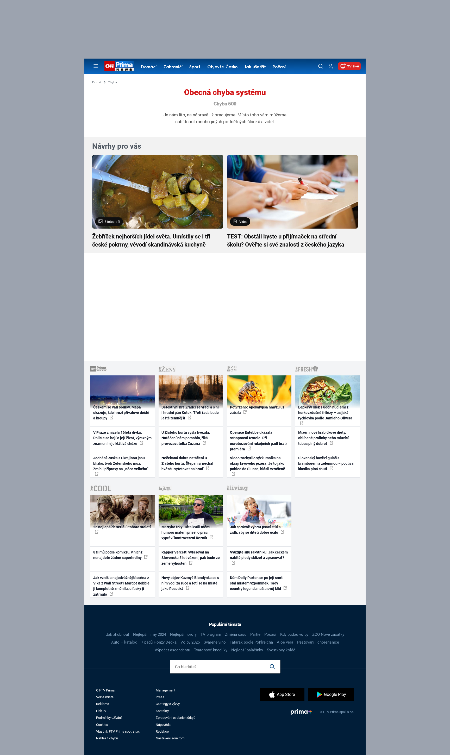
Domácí (149, 67)
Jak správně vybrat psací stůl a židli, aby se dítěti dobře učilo (255, 529)
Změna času (235, 634)
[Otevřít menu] (96, 66)
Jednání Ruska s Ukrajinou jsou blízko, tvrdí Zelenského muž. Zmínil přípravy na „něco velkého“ (120, 463)
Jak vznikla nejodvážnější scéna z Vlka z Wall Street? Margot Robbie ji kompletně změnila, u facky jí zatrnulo (121, 586)
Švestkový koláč (281, 650)
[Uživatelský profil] (331, 66)
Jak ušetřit (255, 67)
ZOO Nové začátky (328, 634)
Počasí (279, 67)
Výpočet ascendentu (172, 650)
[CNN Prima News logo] (119, 66)
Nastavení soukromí (170, 738)
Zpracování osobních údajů (175, 718)
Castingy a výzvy (168, 704)
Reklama (102, 704)
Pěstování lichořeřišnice (318, 642)
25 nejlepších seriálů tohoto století (122, 527)
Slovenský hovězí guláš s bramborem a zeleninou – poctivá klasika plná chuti (326, 463)
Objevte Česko (222, 67)
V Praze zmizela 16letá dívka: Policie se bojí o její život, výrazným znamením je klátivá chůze (122, 438)
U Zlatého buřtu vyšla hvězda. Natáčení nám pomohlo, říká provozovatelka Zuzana (185, 438)
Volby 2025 (190, 642)
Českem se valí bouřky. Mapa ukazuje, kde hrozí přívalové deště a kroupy (121, 412)
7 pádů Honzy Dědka (159, 642)
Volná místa (105, 697)
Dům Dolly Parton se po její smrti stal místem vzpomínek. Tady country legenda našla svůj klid (257, 583)
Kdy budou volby (294, 634)
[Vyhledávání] (320, 66)
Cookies (102, 725)
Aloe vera (285, 642)
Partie (255, 634)
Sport (195, 67)
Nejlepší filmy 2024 (149, 634)
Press (160, 697)
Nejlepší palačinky (247, 650)
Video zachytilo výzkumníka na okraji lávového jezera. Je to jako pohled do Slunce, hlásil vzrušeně (257, 463)
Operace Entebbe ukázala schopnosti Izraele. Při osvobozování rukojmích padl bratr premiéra (258, 440)
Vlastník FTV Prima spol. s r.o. (118, 731)
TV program (211, 634)
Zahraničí (173, 67)
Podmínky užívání (109, 718)
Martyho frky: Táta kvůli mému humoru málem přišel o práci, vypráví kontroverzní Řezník (186, 532)
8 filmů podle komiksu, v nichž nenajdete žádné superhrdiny (117, 555)
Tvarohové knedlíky (210, 650)
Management (165, 690)
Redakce (162, 731)
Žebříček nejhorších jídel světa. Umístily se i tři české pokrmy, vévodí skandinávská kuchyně (151, 240)
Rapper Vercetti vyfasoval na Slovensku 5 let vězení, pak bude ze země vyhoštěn (190, 557)
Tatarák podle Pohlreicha (251, 642)
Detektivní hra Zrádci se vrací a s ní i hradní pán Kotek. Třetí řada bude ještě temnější (190, 412)
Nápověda (163, 725)
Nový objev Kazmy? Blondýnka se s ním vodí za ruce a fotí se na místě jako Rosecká (190, 583)
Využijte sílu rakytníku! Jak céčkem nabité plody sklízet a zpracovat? (259, 555)
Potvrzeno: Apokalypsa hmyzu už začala (257, 410)
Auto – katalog (124, 642)
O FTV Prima (105, 690)
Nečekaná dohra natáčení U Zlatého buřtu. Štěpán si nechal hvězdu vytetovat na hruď (187, 463)
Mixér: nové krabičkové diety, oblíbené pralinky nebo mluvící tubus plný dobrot (323, 438)
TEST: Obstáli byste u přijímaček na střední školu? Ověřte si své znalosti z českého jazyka (285, 240)
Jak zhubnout (117, 634)
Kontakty (162, 711)
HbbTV (101, 711)
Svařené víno (215, 642)
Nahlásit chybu (107, 738)
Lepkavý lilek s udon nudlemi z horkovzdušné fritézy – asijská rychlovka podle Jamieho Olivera (325, 412)
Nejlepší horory (183, 634)
